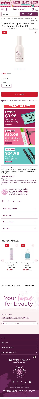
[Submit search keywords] (16, 14)
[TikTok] (26, 382)
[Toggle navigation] (2, 9)
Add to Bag (19, 94)
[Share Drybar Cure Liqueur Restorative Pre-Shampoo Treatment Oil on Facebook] (8, 201)
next (36, 260)
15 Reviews (14, 29)
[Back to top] (34, 356)
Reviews (6, 228)
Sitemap (27, 387)
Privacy (12, 387)
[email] (30, 382)
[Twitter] (17, 382)
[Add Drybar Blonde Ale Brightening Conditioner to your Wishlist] (16, 245)
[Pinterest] (21, 382)
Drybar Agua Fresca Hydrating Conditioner (27, 265)
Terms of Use (19, 387)
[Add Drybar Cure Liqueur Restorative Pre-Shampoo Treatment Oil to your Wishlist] (35, 32)
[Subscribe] (33, 323)
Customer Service (7, 347)
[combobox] (10, 14)
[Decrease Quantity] (10, 85)
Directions (7, 215)
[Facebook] (9, 382)
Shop (3, 338)
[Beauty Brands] (19, 9)
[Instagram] (13, 382)
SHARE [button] (20, 201)
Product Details (10, 209)
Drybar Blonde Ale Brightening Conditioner (11, 265)
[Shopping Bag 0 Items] (36, 9)
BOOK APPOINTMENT (30, 14)
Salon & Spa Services (8, 352)
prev (2, 260)
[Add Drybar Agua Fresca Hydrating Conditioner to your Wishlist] (32, 245)
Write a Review (33, 29)
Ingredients (8, 222)
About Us (4, 342)
